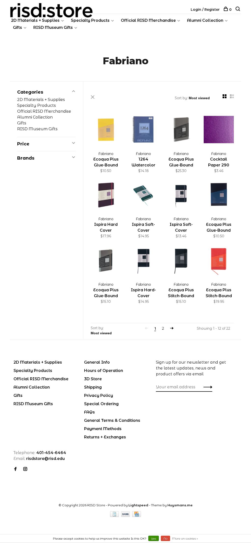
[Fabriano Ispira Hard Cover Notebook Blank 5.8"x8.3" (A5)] (106, 196)
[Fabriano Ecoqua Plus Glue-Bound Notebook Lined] (219, 196)
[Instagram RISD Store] (25, 469)
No (165, 538)
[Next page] (172, 328)
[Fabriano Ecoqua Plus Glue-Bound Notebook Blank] (181, 130)
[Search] (238, 9)
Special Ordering (101, 404)
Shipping (93, 387)
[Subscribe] (206, 387)
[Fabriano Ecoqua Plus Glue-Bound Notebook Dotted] (106, 130)
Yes (153, 538)
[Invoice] (115, 515)
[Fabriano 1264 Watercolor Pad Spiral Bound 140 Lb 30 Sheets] (143, 130)
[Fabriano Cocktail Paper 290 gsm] (219, 130)
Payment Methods (103, 428)
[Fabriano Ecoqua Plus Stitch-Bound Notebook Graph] (219, 261)
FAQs (89, 412)
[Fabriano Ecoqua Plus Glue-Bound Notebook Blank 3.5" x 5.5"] (106, 261)
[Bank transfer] (126, 515)
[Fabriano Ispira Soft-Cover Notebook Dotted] (143, 196)
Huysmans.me (180, 505)
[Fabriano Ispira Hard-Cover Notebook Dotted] (143, 261)
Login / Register (205, 9)
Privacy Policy (98, 395)
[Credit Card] (136, 515)
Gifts (17, 27)
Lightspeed (138, 505)
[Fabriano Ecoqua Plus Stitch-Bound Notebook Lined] (181, 261)
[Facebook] (15, 469)
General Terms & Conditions (112, 420)
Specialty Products (90, 20)
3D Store (93, 379)
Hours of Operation (103, 370)
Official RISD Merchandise (148, 20)
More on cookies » (185, 538)
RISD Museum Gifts (53, 27)
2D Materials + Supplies (35, 20)
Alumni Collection (205, 20)
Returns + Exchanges (105, 437)
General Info (97, 362)
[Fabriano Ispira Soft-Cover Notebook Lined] (181, 196)
